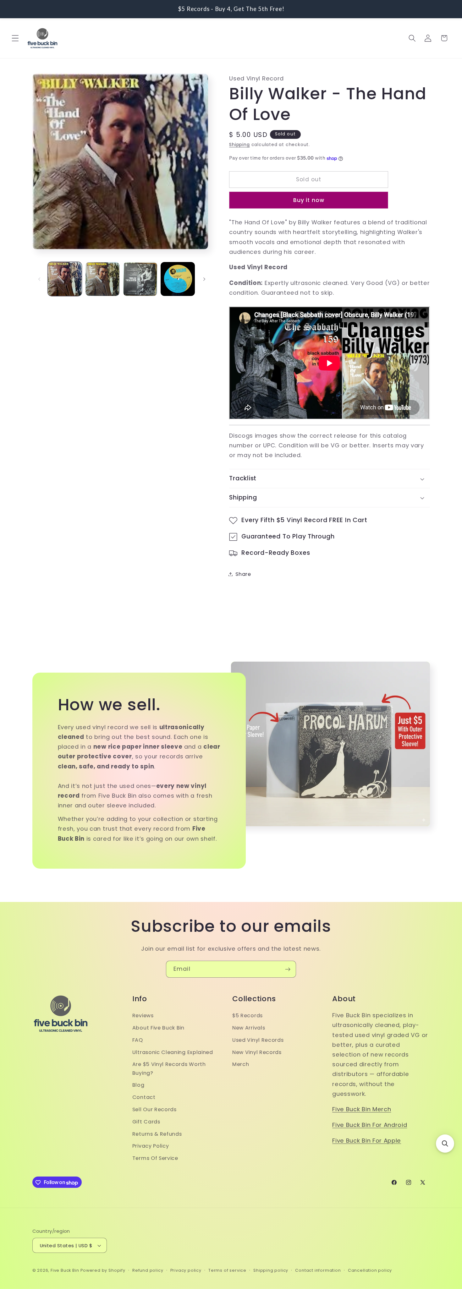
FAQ (137, 1040)
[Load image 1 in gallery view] (65, 279)
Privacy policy (185, 1270)
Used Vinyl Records (257, 1040)
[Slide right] (204, 279)
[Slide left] (39, 279)
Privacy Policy (150, 1146)
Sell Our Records (154, 1109)
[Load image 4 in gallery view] (178, 279)
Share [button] (243, 574)
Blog (138, 1085)
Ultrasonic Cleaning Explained (172, 1052)
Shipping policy (270, 1270)
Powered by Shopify (102, 1270)
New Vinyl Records (257, 1052)
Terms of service (227, 1270)
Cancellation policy (370, 1270)
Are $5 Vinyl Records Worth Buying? (169, 1069)
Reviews (143, 1015)
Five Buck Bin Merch (361, 1109)
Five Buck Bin (65, 1270)
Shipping (239, 145)
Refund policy (147, 1270)
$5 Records (247, 1015)
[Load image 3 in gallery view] (140, 279)
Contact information (318, 1270)
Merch (240, 1064)
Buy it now (309, 200)
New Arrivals (248, 1028)
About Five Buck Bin (158, 1028)
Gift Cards (146, 1121)
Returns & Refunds (157, 1134)
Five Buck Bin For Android (369, 1125)
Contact (144, 1097)
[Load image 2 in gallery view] (102, 279)
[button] (15, 38)
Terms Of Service (155, 1158)
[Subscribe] (288, 969)
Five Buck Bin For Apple (366, 1140)
